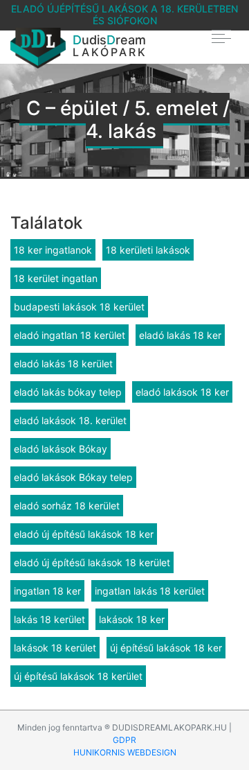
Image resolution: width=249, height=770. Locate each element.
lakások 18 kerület (55, 648)
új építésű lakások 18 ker (166, 648)
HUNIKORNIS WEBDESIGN (124, 752)
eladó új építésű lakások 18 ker (84, 534)
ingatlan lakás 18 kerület (150, 591)
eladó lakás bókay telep (68, 392)
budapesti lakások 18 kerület (79, 307)
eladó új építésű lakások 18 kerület (92, 562)
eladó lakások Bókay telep (73, 477)
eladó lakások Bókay (60, 449)
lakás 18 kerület (49, 619)
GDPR (124, 740)
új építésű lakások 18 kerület (78, 676)
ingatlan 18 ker (47, 591)
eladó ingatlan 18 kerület (69, 335)
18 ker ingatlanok (53, 250)
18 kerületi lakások (148, 250)
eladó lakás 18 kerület (63, 363)
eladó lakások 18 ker (182, 392)
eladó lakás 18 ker (180, 335)
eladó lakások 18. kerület (70, 420)
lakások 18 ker (132, 619)
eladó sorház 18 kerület (67, 505)
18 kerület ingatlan (56, 278)
